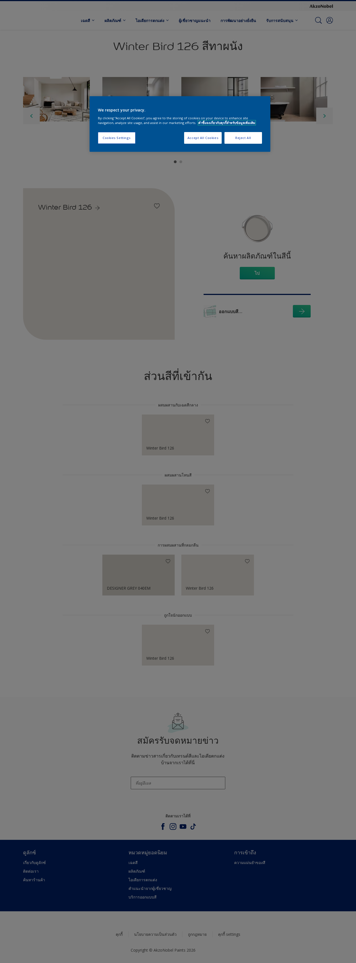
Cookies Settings (117, 138)
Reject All (243, 138)
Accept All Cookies (202, 138)
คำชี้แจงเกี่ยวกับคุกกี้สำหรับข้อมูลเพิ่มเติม (226, 123)
